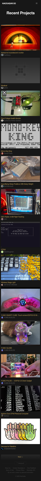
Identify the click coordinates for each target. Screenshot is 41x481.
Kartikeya (7, 55)
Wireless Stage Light (8, 282)
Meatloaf (4, 85)
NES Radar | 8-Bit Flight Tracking (12, 216)
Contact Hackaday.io (19, 468)
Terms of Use (10, 470)
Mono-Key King (6, 151)
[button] (36, 3)
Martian (6, 416)
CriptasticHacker (10, 448)
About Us (7, 468)
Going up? (21, 463)
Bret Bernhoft (8, 186)
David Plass (8, 153)
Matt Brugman (9, 252)
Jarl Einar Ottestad (10, 284)
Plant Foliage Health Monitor (11, 118)
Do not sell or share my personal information (20, 472)
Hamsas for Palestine (8, 446)
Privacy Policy (20, 470)
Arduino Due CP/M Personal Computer (14, 413)
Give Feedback (31, 468)
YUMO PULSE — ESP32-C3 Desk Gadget (16, 380)
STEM (3, 249)
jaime (6, 88)
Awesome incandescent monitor (12, 52)
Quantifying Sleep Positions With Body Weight (17, 184)
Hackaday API (31, 470)
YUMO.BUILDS (9, 317)
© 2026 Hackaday (20, 476)
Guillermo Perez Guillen (12, 120)
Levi (5, 219)
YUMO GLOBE (6, 348)
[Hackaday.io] (9, 3)
